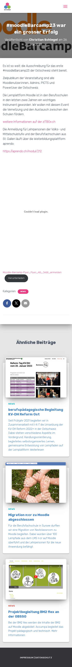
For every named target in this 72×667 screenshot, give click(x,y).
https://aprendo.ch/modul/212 (22, 151)
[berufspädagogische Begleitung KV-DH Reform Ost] (36, 377)
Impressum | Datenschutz (36, 657)
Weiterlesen (37, 449)
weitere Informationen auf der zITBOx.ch (29, 121)
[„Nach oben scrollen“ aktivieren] (64, 659)
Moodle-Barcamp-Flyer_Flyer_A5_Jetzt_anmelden (32, 272)
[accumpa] (9, 6)
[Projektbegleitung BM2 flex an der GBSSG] (36, 579)
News (23, 291)
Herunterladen (16, 278)
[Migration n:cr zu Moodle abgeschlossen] (36, 482)
